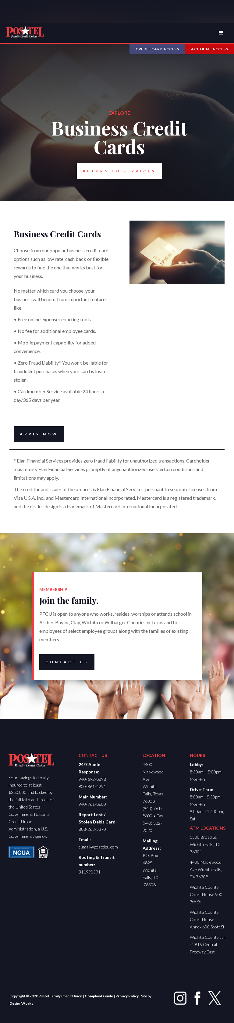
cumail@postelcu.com (98, 846)
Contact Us (66, 662)
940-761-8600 (92, 804)
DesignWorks (21, 1003)
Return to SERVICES (119, 171)
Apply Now (39, 434)
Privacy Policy (127, 996)
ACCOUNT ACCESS (209, 49)
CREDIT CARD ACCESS (157, 49)
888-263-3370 (92, 829)
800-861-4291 (92, 786)
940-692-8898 (92, 779)
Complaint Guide (99, 996)
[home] (25, 32)
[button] (221, 33)
